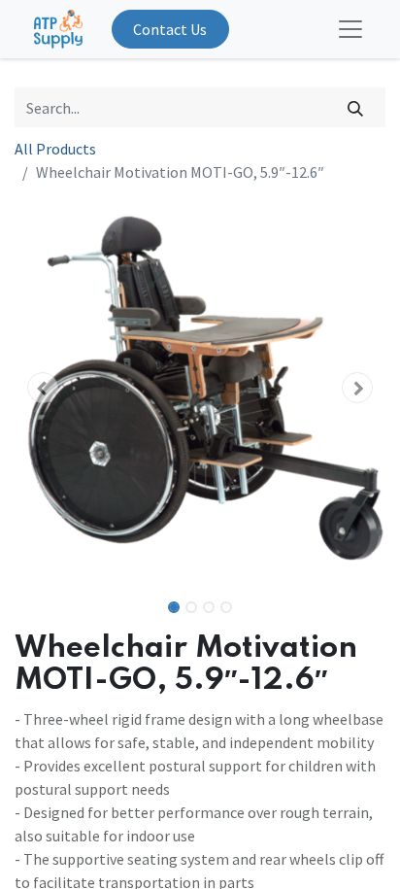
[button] (42, 388)
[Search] (355, 106)
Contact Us (170, 29)
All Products (55, 148)
